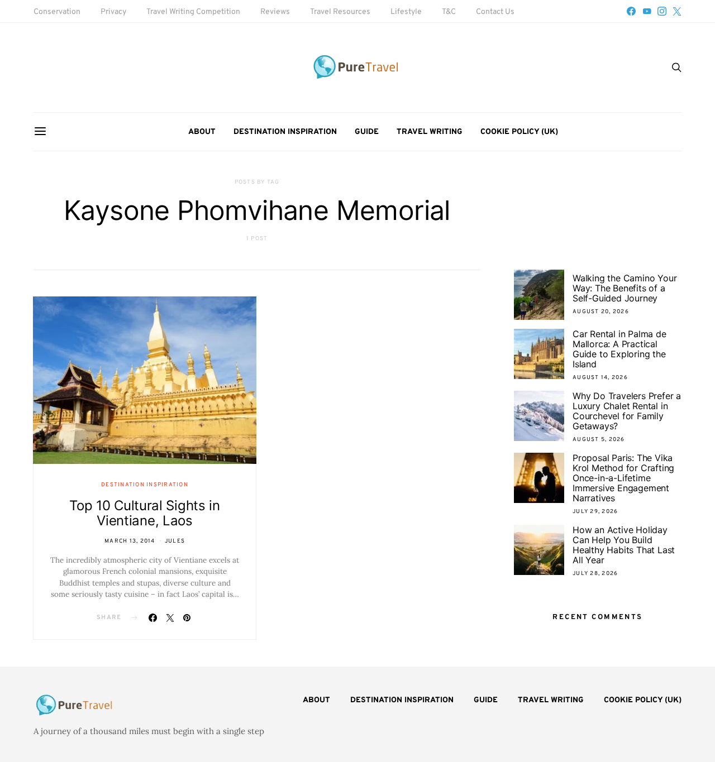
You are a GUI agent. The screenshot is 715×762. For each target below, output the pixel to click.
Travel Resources (340, 12)
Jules (175, 541)
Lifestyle (406, 12)
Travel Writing (430, 132)
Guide (367, 132)
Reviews (275, 12)
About (202, 132)
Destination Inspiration (285, 132)
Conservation (57, 12)
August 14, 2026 (600, 377)
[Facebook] (631, 11)
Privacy (113, 12)
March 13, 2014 (129, 541)
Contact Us (495, 12)
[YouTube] (646, 11)
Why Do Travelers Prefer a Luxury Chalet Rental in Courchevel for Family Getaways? (627, 411)
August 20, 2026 (601, 311)
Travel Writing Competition (193, 12)
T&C (449, 12)
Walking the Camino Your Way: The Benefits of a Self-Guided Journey (624, 288)
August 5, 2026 (599, 439)
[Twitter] (677, 11)
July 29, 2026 (595, 511)
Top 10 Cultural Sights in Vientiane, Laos (144, 513)
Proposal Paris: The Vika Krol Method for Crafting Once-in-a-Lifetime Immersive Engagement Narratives (623, 478)
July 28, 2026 (595, 573)
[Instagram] (661, 11)
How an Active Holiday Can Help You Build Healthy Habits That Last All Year (624, 544)
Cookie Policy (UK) (519, 132)
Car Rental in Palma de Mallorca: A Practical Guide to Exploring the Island (619, 349)
